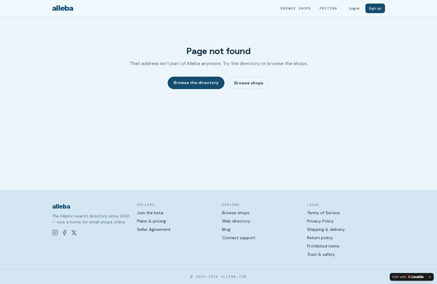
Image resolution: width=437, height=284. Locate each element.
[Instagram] (55, 233)
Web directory (236, 221)
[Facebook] (64, 233)
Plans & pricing (151, 221)
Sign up (375, 8)
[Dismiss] (429, 276)
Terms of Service (323, 212)
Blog (226, 229)
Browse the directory (196, 82)
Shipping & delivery (326, 229)
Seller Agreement (154, 229)
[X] (74, 233)
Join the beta (150, 212)
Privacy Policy (320, 221)
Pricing (328, 8)
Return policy (320, 237)
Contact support (238, 237)
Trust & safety (321, 254)
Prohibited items (323, 246)
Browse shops (296, 8)
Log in (354, 8)
